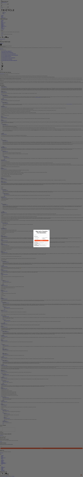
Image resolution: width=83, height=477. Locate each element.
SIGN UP (41, 240)
